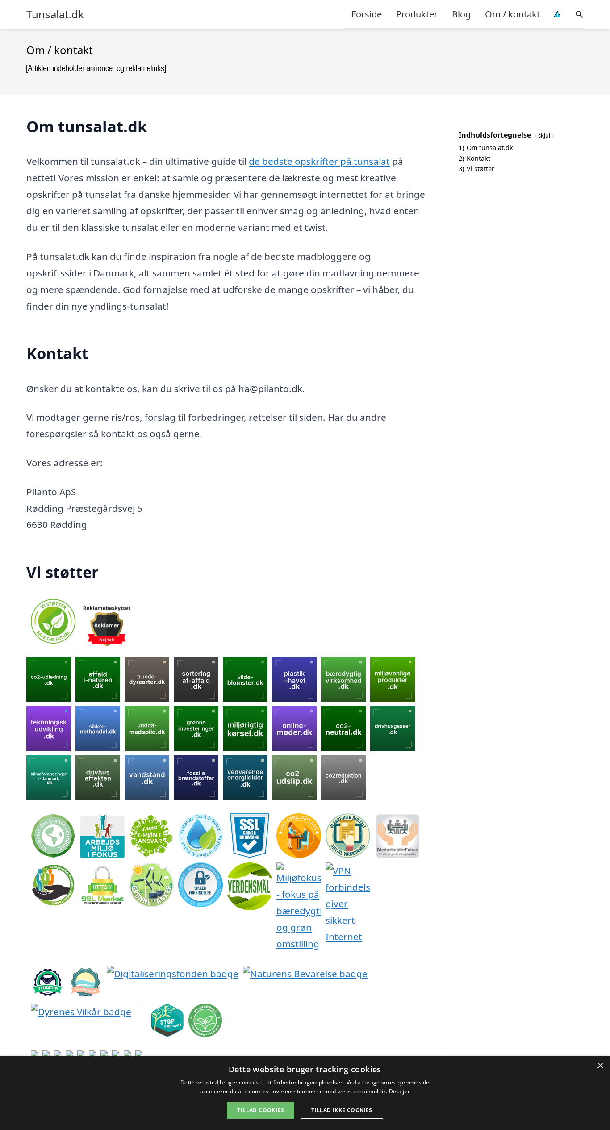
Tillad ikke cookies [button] (341, 1110)
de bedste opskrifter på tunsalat (319, 161)
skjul (544, 135)
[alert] (305, 1093)
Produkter (417, 14)
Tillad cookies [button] (260, 1110)
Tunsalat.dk (55, 14)
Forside (366, 14)
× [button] (600, 1066)
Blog (461, 14)
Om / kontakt (512, 14)
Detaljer (399, 1091)
